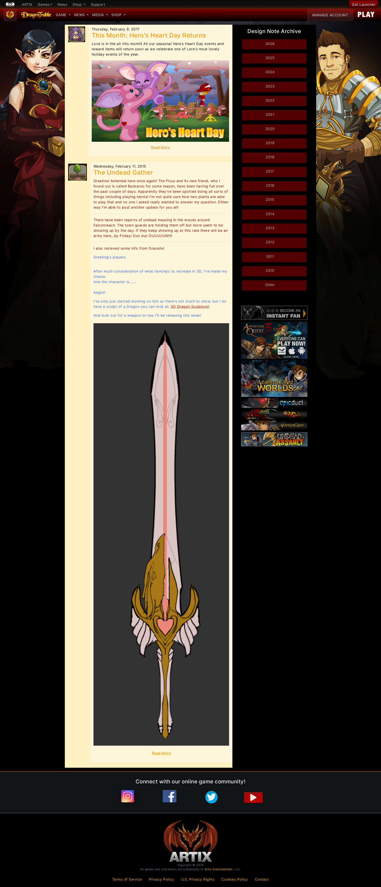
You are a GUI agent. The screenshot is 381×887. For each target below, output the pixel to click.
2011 (270, 256)
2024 (270, 72)
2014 (270, 214)
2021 (270, 114)
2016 (270, 185)
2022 (270, 100)
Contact (262, 879)
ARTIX (27, 4)
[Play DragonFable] (366, 15)
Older (270, 284)
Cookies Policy (234, 879)
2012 (270, 242)
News (62, 4)
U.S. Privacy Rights (198, 879)
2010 (270, 270)
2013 (270, 228)
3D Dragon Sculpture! (190, 306)
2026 (270, 43)
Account (330, 15)
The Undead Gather (123, 172)
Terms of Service (127, 879)
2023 (270, 86)
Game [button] (62, 15)
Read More (160, 147)
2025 (270, 58)
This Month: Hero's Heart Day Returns (149, 35)
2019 (270, 143)
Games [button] (44, 4)
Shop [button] (78, 4)
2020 (270, 129)
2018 (270, 157)
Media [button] (98, 15)
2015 (270, 199)
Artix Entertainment (219, 869)
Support (98, 4)
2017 (270, 171)
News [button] (80, 15)
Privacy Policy (161, 879)
